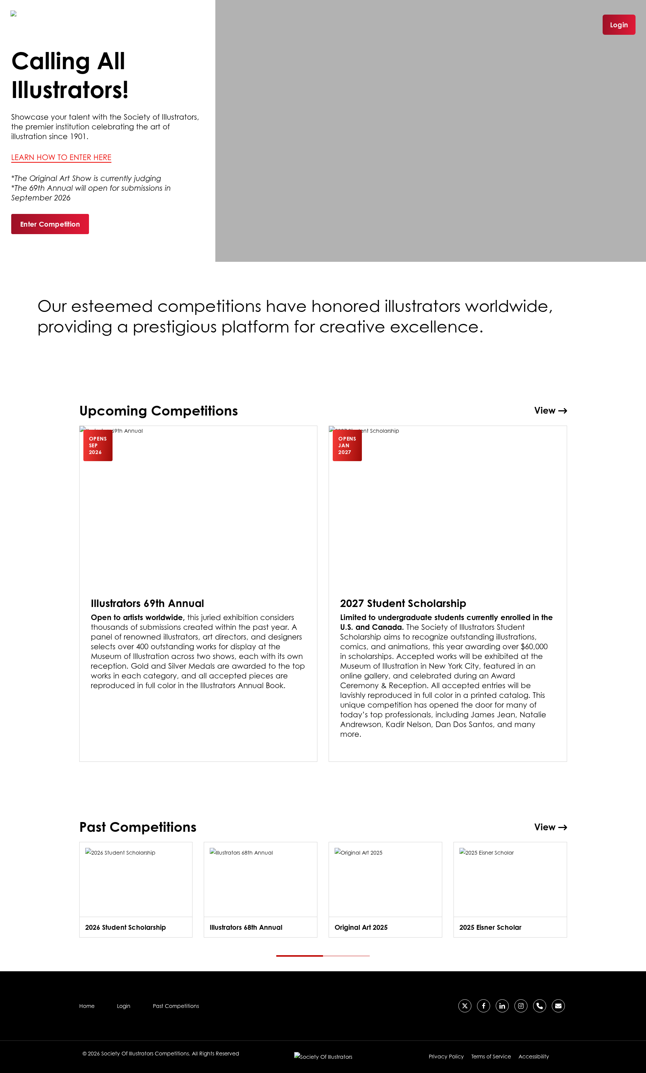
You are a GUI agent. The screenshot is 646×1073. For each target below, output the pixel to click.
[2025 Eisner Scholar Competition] (510, 889)
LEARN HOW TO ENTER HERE (61, 157)
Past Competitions (176, 1006)
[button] (50, 224)
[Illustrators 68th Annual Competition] (260, 889)
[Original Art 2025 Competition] (385, 889)
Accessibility (534, 1056)
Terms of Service (491, 1056)
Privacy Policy (446, 1056)
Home (87, 1006)
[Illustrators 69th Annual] (198, 594)
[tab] (299, 956)
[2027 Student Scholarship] (448, 594)
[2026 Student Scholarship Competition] (136, 889)
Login (619, 25)
